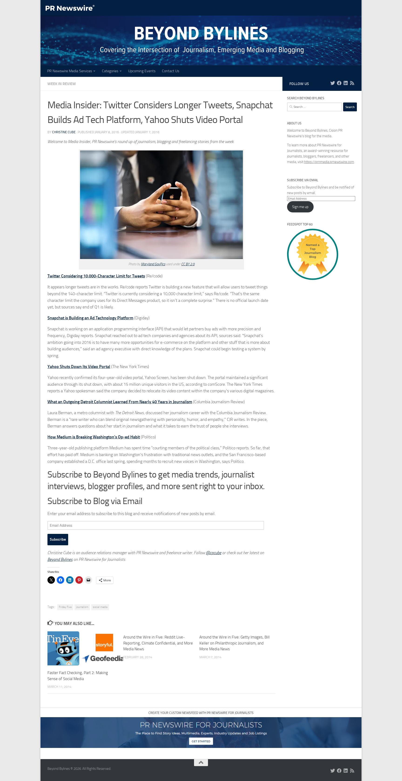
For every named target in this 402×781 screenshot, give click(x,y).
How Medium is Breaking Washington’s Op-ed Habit (93, 437)
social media (100, 607)
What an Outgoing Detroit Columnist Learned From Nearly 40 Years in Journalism (119, 401)
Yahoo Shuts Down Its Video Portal (78, 366)
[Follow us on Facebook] (339, 83)
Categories (110, 71)
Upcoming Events (141, 71)
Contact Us (170, 71)
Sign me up (300, 207)
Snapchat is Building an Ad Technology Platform (90, 318)
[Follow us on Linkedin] (345, 83)
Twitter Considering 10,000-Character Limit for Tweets (96, 276)
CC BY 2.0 (187, 264)
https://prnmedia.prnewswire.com (329, 162)
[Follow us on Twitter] (332, 83)
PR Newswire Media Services (69, 71)
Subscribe (58, 539)
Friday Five (65, 607)
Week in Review (61, 84)
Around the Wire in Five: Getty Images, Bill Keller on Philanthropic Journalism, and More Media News (234, 643)
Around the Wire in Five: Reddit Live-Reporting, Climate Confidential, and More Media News (158, 643)
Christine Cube (64, 132)
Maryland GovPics (153, 264)
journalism (82, 607)
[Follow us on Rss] (352, 83)
